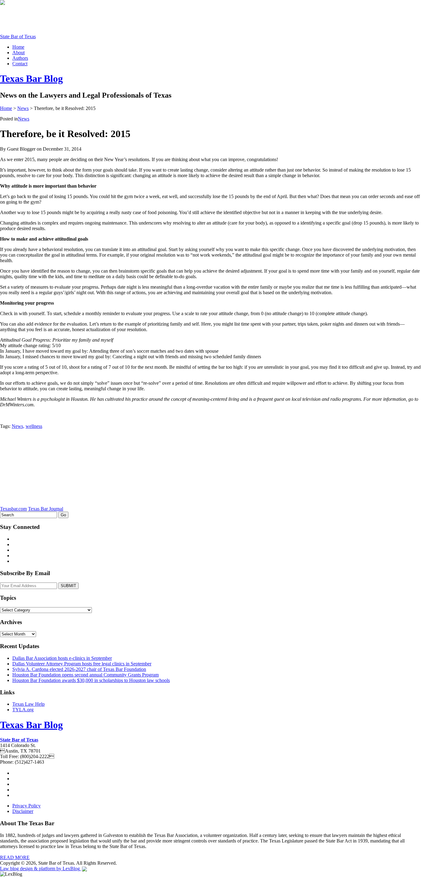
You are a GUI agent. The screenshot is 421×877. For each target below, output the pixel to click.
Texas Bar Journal (45, 508)
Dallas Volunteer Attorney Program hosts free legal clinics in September (81, 663)
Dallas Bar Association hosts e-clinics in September (62, 658)
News (23, 108)
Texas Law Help (28, 704)
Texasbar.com (13, 508)
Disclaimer (22, 811)
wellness (34, 426)
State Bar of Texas (18, 36)
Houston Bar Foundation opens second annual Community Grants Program (85, 674)
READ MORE (15, 857)
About (18, 52)
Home (18, 47)
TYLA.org (23, 709)
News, (18, 426)
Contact (19, 63)
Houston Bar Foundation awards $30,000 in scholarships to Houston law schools (91, 680)
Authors (20, 58)
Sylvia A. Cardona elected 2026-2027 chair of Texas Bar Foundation (79, 669)
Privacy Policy (26, 805)
